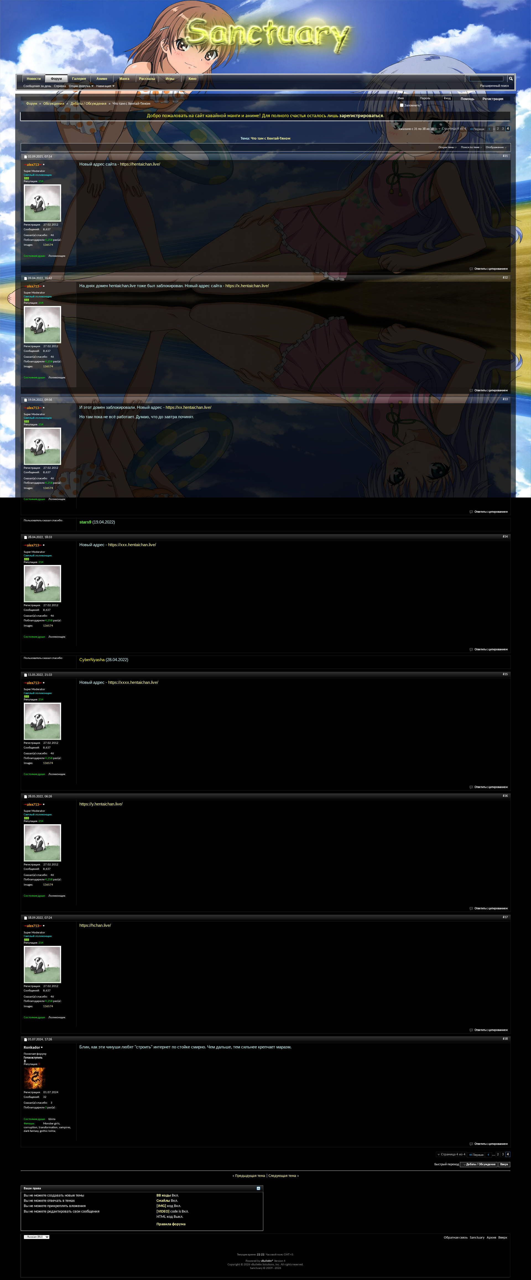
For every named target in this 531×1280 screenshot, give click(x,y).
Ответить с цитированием (491, 269)
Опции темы (446, 147)
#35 (505, 674)
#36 (505, 796)
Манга (124, 79)
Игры (170, 79)
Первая (478, 129)
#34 (505, 536)
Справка (60, 86)
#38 (505, 1039)
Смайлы (163, 1201)
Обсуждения (53, 104)
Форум (56, 79)
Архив (491, 1237)
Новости (34, 79)
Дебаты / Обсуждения (88, 104)
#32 (505, 277)
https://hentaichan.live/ (140, 164)
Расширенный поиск (494, 85)
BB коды (164, 1195)
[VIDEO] (163, 1212)
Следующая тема (282, 1176)
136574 (48, 245)
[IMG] (161, 1206)
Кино (192, 79)
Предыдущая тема (250, 1176)
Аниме (102, 79)
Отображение (495, 147)
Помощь (467, 99)
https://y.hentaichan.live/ (101, 804)
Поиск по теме (470, 147)
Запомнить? (412, 105)
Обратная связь (456, 1237)
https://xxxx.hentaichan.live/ (133, 682)
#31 (505, 156)
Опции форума (79, 86)
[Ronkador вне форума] (35, 1078)
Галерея (79, 79)
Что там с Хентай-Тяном (270, 139)
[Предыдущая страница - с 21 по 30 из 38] (489, 129)
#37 (505, 917)
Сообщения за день (37, 86)
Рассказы (147, 79)
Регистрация (493, 99)
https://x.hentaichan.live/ (247, 285)
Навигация (103, 86)
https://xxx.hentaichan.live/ (132, 544)
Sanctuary (477, 1237)
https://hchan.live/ (95, 925)
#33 (505, 399)
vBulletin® (267, 1261)
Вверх (504, 1164)
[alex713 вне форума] (42, 203)
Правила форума (171, 1224)
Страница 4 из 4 (454, 128)
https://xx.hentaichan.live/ (188, 407)
